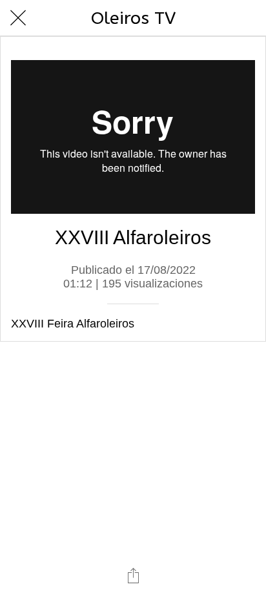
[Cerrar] (18, 18)
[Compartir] (133, 575)
